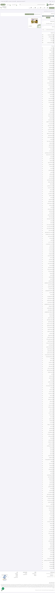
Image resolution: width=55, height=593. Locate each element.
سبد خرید (35, 574)
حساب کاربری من (34, 573)
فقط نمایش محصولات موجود (49, 23)
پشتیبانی (26, 573)
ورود (52, 1)
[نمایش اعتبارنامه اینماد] (8, 577)
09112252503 (4, 7)
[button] (3, 4)
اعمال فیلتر (48, 17)
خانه (53, 11)
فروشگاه (35, 575)
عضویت (50, 1)
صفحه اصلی (16, 573)
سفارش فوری (51, 7)
